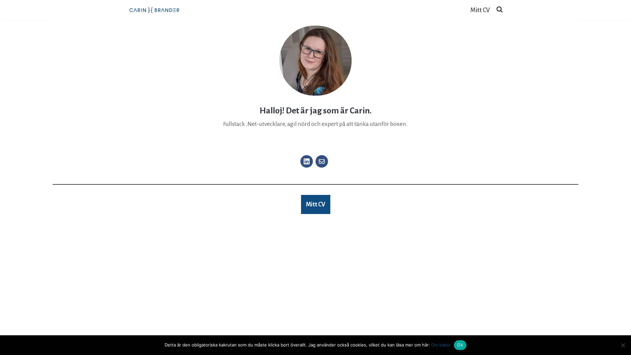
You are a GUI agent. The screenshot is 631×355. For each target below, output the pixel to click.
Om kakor (441, 344)
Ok (460, 344)
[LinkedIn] (306, 161)
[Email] (322, 161)
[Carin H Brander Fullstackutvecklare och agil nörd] (154, 10)
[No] (622, 345)
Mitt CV (480, 10)
